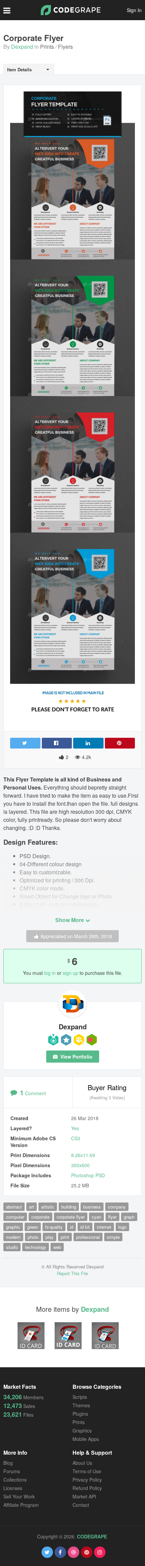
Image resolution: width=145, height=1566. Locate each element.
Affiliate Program (21, 1504)
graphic (13, 1227)
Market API (84, 1496)
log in (50, 972)
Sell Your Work (19, 1496)
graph (129, 1217)
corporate (40, 1217)
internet (104, 1227)
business (92, 1207)
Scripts (79, 1396)
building (68, 1207)
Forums (11, 1471)
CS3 (75, 1138)
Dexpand (22, 46)
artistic (47, 1207)
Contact (80, 1504)
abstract (14, 1207)
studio (12, 1247)
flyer (112, 1217)
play (50, 1237)
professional (88, 1237)
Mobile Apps (85, 1439)
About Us (82, 1462)
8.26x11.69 (83, 1155)
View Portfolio (75, 1056)
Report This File (72, 1273)
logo (122, 1227)
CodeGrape (92, 1536)
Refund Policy (87, 1488)
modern (13, 1237)
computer (15, 1217)
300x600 (80, 1165)
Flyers (65, 46)
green (32, 1227)
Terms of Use (86, 1471)
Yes (75, 1128)
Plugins (80, 1413)
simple (113, 1237)
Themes (81, 1405)
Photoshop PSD (88, 1175)
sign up (70, 972)
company (117, 1207)
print (65, 1237)
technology (35, 1247)
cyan (96, 1217)
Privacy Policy (87, 1479)
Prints (47, 46)
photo (33, 1237)
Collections (15, 1479)
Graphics (82, 1430)
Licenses (12, 1488)
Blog (8, 1462)
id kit (85, 1227)
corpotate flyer (71, 1217)
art (31, 1207)
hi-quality (54, 1227)
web (57, 1247)
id (71, 1227)
